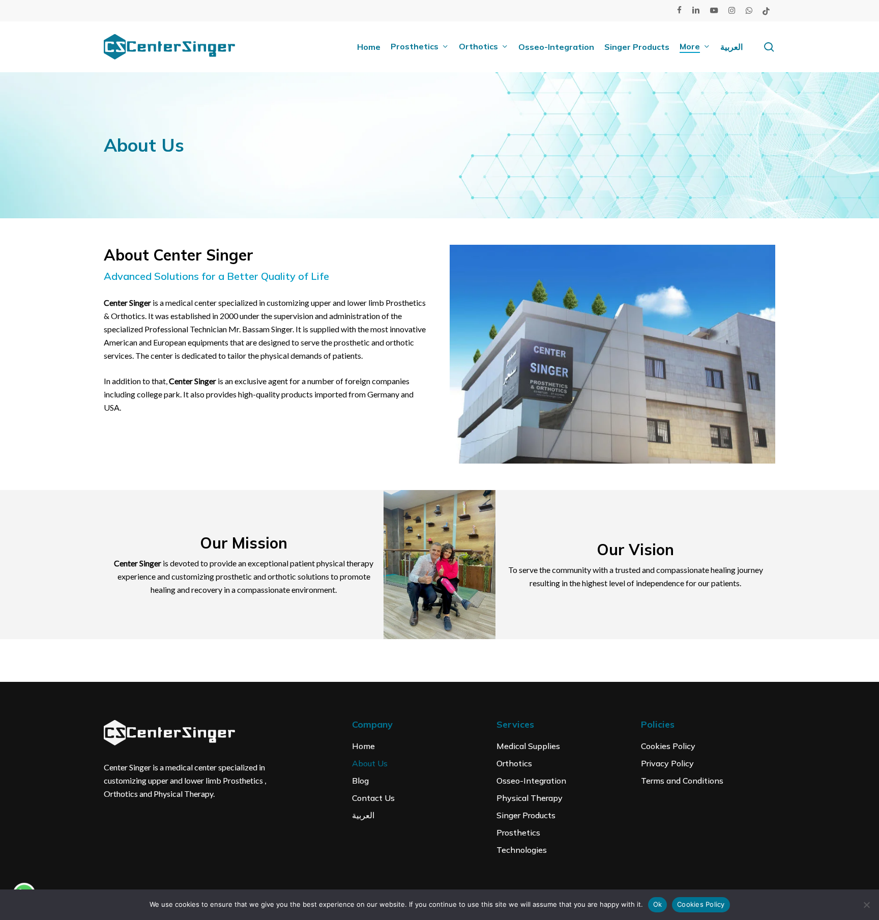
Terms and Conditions (682, 780)
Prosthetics (518, 832)
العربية (363, 815)
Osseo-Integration (531, 780)
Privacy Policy (667, 763)
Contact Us (373, 798)
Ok (657, 904)
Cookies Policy (668, 746)
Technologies (521, 850)
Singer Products (525, 815)
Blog (360, 780)
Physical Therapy (529, 798)
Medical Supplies (528, 746)
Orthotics (514, 763)
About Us (370, 763)
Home (363, 746)
